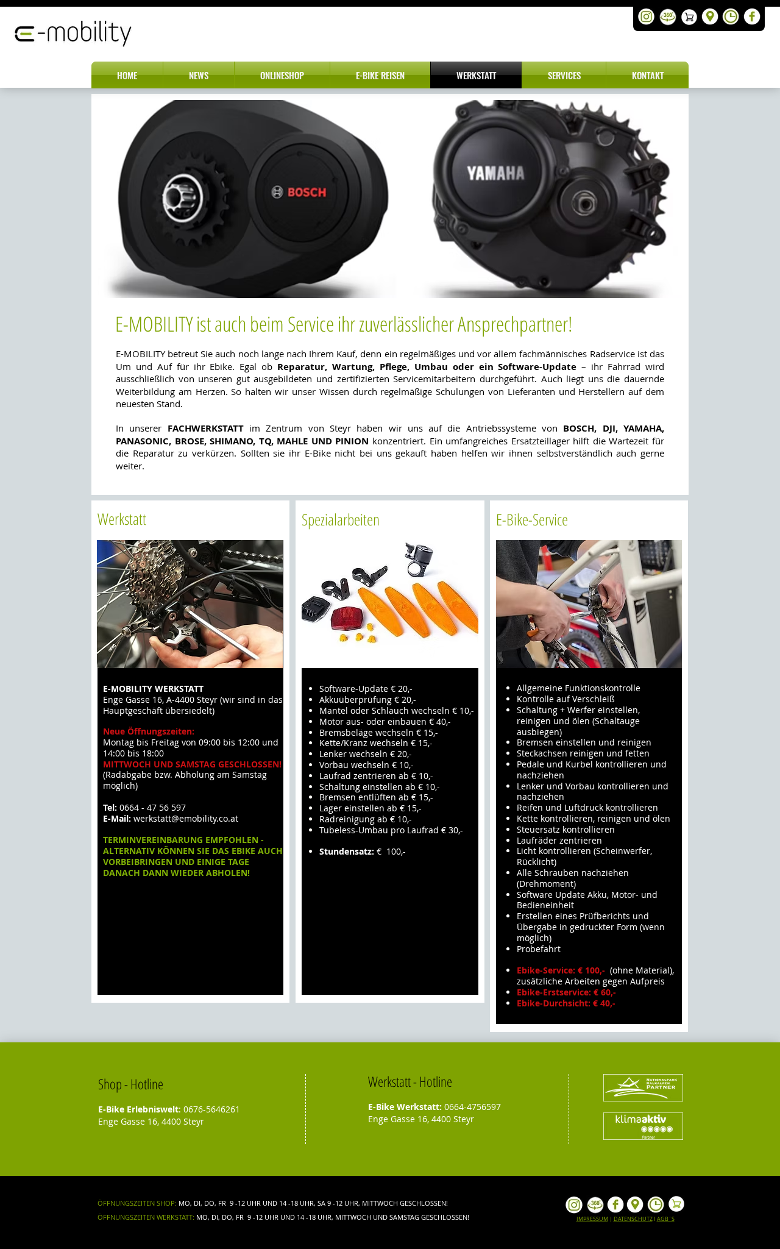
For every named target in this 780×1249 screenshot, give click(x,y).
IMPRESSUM (592, 1219)
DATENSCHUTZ (633, 1219)
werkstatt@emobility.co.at (185, 818)
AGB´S (666, 1219)
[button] (198, 75)
